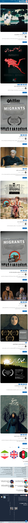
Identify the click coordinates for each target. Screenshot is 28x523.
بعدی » (10, 447)
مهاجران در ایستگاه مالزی (23, 136)
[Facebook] (19, 503)
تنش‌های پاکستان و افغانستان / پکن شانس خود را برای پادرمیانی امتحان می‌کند (19, 481)
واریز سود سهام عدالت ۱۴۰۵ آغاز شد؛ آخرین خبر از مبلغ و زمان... (6, 475)
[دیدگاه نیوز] (23, 1)
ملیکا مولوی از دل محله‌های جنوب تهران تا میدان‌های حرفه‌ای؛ (6, 468)
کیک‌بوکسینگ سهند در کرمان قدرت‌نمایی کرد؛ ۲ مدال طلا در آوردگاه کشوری (20, 468)
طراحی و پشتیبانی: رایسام (2, 522)
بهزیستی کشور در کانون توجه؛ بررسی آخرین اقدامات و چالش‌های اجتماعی (20, 469)
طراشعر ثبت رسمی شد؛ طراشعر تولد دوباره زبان (21, 474)
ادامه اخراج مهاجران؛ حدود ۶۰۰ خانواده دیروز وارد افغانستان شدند (19, 486)
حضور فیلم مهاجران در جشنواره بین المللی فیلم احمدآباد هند (18, 272)
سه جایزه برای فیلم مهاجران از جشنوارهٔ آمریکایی (20, 344)
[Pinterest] (21, 503)
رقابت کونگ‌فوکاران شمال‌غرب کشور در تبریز (7, 471)
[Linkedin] (25, 504)
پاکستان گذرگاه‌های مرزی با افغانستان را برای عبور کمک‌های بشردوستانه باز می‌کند (5, 486)
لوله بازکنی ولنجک (26, 464)
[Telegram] (25, 503)
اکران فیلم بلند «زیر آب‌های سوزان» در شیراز (20, 86)
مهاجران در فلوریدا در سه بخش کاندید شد (21, 385)
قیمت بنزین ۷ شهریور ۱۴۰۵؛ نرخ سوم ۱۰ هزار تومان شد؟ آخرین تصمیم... (20, 473)
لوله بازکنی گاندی (26, 463)
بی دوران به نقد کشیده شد (23, 303)
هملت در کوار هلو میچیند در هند (22, 221)
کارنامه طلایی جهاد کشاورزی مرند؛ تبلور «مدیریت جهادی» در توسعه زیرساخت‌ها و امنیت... (7, 469)
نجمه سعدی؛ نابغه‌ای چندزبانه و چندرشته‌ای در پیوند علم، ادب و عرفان (20, 471)
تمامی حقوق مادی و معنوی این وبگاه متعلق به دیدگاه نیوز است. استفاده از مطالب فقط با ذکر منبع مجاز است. (18, 522)
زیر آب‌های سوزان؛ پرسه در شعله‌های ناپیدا (20, 34)
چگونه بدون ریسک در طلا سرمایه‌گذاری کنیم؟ (21, 476)
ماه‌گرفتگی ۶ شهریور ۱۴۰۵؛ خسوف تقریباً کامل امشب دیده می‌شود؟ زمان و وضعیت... (6, 473)
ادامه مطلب (24, 42)
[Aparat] (23, 504)
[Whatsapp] (26, 503)
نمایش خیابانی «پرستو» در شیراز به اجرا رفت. (20, 436)
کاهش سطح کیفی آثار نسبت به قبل (21, 170)
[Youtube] (22, 503)
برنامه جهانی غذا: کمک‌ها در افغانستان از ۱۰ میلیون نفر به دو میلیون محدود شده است (5, 481)
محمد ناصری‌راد (23, 36)
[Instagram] (23, 503)
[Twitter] (26, 504)
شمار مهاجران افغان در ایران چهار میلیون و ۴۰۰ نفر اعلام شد (20, 490)
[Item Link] (26, 482)
